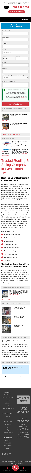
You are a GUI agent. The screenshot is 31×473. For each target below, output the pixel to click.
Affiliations (8, 424)
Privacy (8, 99)
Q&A (7, 427)
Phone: (4, 62)
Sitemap (20, 463)
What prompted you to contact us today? (13, 75)
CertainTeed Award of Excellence (20, 141)
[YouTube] (10, 454)
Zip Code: (19, 56)
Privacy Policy (27, 461)
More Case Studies (6, 299)
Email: (4, 68)
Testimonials (7, 443)
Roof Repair (7, 394)
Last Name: (5, 37)
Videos (8, 448)
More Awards (5, 155)
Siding (7, 400)
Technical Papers (8, 432)
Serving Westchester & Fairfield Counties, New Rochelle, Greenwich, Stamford (17, 2)
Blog (8, 430)
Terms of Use (23, 97)
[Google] (7, 454)
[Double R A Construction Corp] (15, 468)
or (17, 12)
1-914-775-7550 (23, 420)
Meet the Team (8, 421)
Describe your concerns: (9, 81)
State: (4, 56)
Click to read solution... (14, 294)
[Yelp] (5, 454)
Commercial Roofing (8, 408)
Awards (8, 419)
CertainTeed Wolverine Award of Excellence (20, 150)
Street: (4, 43)
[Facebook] (2, 454)
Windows (7, 403)
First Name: (6, 30)
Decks (8, 405)
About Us (7, 416)
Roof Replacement (7, 397)
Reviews (7, 440)
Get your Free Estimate (15, 104)
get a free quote (23, 399)
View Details (5, 120)
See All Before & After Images (11, 134)
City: (4, 49)
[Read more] (17, 147)
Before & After (8, 445)
